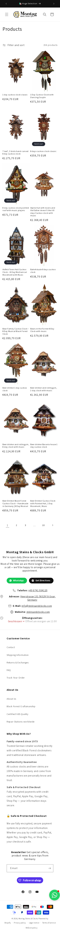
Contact (11, 647)
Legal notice (34, 923)
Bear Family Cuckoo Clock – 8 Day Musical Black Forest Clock (15, 331)
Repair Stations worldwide (20, 721)
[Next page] (52, 525)
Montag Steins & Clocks (28, 918)
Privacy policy (20, 923)
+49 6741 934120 (38, 590)
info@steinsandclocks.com (37, 605)
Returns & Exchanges (17, 662)
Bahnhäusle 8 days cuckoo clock (43, 270)
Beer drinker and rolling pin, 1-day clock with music (43, 389)
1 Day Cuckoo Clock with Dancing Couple (42, 96)
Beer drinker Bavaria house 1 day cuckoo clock (44, 445)
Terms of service (49, 923)
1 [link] (7, 525)
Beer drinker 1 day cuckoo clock (14, 389)
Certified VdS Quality (17, 714)
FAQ (9, 670)
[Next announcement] (54, 3)
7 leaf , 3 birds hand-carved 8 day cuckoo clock (15, 152)
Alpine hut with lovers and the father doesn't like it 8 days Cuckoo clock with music (42, 212)
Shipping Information (18, 654)
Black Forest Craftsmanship (21, 706)
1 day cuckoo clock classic (15, 94)
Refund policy (31, 928)
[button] (6, 14)
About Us (11, 698)
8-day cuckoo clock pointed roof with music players (15, 209)
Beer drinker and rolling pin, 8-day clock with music (15, 445)
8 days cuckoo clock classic (43, 151)
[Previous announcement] (6, 3)
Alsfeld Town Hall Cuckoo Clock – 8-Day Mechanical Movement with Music (14, 272)
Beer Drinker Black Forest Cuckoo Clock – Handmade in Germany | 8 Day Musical (15, 503)
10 (43, 525)
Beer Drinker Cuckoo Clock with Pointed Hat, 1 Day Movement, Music (43, 503)
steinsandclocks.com (38, 611)
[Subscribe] (49, 868)
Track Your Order (16, 677)
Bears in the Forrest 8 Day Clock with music (42, 330)
